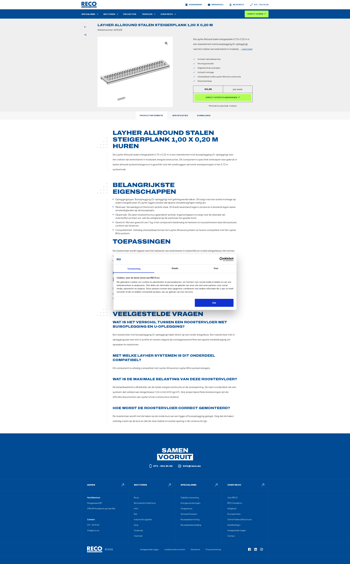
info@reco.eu (192, 466)
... (246, 49)
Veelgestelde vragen (236, 530)
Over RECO (232, 497)
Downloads (203, 116)
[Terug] (85, 27)
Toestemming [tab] (133, 269)
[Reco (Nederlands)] (89, 4)
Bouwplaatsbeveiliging (191, 525)
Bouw (136, 497)
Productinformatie (151, 116)
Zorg (136, 525)
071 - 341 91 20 (261, 5)
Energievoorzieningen (190, 503)
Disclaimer (195, 549)
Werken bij (218, 5)
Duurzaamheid (233, 514)
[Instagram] (261, 549)
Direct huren (255, 14)
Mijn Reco (238, 5)
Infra (136, 508)
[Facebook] (249, 549)
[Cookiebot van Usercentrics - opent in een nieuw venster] (222, 259)
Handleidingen (233, 525)
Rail (135, 514)
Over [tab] (216, 268)
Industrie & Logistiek (143, 519)
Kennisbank (195, 5)
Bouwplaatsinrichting (190, 519)
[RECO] (94, 549)
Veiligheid (231, 508)
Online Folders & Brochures (239, 519)
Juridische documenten (174, 549)
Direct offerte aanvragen (221, 97)
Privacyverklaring (213, 549)
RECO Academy (234, 503)
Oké (214, 303)
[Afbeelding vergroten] (166, 43)
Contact (231, 536)
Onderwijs (138, 530)
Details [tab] (175, 268)
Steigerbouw (186, 508)
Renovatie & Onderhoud (144, 503)
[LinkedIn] (255, 549)
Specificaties (180, 116)
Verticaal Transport (189, 514)
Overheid (138, 536)
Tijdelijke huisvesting (190, 497)
